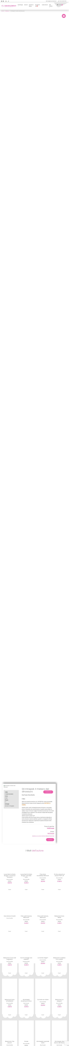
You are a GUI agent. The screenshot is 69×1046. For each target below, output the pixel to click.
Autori (26, 4)
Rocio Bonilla (31, 795)
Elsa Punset (25, 795)
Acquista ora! (48, 792)
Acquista (50, 839)
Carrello (60, 4)
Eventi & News (31, 5)
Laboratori (45, 4)
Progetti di (37, 5)
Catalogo (20, 4)
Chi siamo (50, 5)
